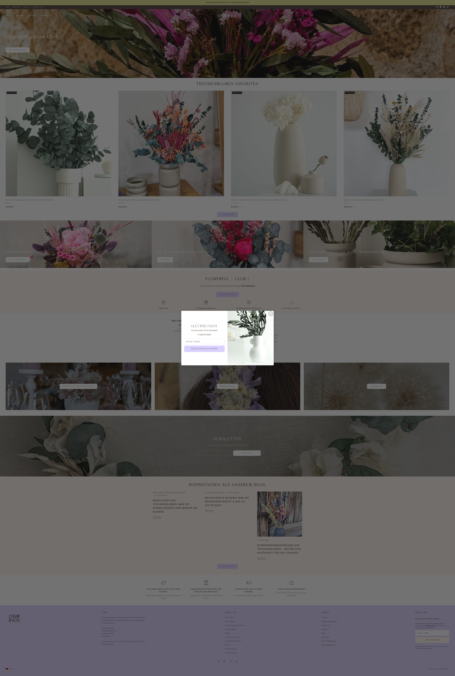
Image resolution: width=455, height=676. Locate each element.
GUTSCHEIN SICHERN (204, 348)
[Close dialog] (271, 314)
